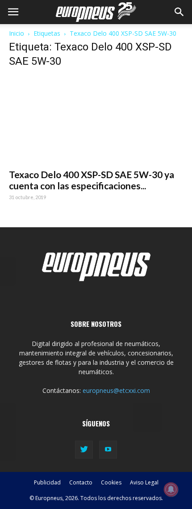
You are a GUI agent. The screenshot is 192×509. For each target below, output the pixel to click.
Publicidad (47, 482)
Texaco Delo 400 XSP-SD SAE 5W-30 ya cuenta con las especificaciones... (91, 180)
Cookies (111, 482)
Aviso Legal (144, 482)
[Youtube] (108, 450)
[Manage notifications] (171, 489)
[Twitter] (84, 450)
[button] (179, 12)
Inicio (16, 33)
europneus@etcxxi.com (116, 390)
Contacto (80, 482)
